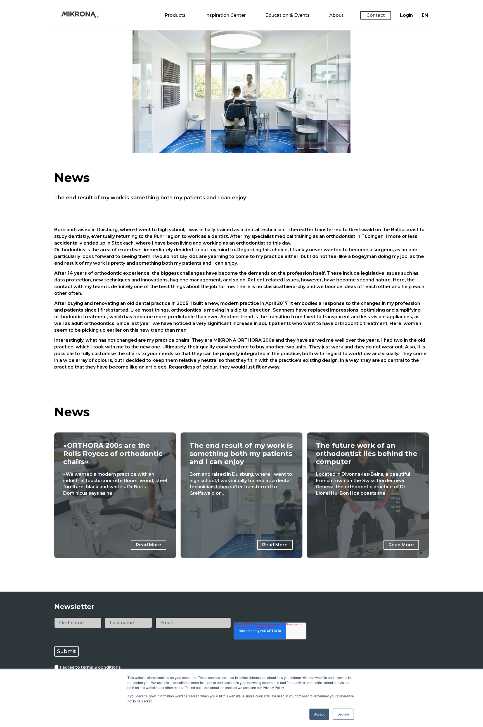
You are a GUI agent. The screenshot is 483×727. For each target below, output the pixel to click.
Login (406, 15)
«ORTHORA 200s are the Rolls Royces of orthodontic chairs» (112, 453)
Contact (375, 15)
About (336, 15)
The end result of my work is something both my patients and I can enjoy (241, 453)
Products (175, 15)
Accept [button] (319, 714)
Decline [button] (343, 714)
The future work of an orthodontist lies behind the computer (366, 453)
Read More (148, 544)
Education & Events (287, 15)
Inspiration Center (225, 15)
